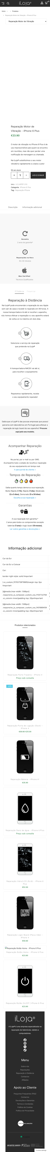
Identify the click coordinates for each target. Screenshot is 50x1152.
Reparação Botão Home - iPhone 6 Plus (24, 952)
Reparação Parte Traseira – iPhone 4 (25, 675)
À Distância (19, 291)
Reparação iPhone (22, 190)
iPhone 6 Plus (25, 187)
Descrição (13, 207)
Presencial (31, 291)
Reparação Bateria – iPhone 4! (25, 779)
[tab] (13, 207)
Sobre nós (25, 1066)
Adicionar (38, 175)
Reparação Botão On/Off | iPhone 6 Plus (25, 1003)
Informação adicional (32, 207)
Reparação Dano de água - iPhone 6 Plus (25, 830)
